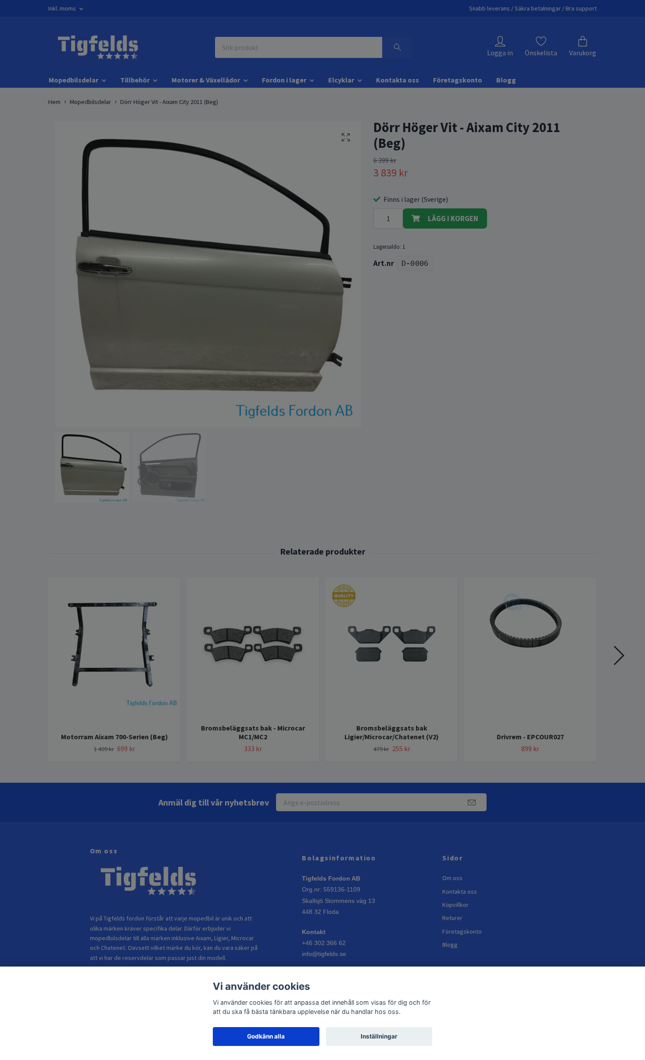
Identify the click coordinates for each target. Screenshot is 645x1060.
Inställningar (379, 1036)
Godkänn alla (266, 1036)
